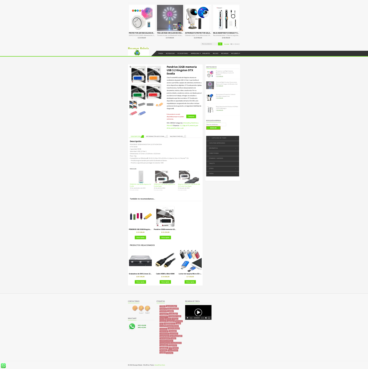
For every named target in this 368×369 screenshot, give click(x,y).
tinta (170, 350)
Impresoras (195, 53)
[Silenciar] (206, 318)
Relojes (215, 53)
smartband (164, 343)
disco (161, 319)
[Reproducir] (188, 318)
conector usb (174, 316)
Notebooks (170, 53)
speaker (163, 348)
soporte (172, 345)
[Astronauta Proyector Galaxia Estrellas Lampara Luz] (198, 18)
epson (163, 321)
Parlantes (206, 53)
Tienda (160, 53)
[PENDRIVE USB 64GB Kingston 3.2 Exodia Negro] (165, 177)
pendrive (174, 128)
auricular (171, 306)
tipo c (179, 128)
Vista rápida (140, 237)
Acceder (226, 44)
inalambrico (169, 324)
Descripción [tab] (136, 136)
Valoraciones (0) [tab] (176, 136)
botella (163, 311)
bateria (163, 309)
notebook (164, 334)
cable (170, 311)
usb (182, 128)
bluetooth (173, 309)
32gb (184, 125)
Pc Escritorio (182, 53)
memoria (192, 125)
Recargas (224, 53)
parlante (173, 334)
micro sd (163, 331)
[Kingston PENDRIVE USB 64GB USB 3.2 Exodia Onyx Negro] (189, 177)
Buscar (213, 128)
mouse (173, 331)
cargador (164, 314)
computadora (163, 316)
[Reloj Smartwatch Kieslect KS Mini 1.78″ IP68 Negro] (226, 18)
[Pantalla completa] (209, 318)
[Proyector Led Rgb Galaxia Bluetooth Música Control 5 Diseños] (142, 18)
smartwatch (176, 343)
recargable (164, 338)
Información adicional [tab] (155, 136)
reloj (173, 338)
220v (162, 306)
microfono (174, 328)
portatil (178, 336)
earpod (174, 319)
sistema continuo (166, 341)
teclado (163, 350)
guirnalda (179, 321)
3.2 (181, 125)
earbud (167, 319)
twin (175, 350)
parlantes (164, 336)
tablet (175, 348)
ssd (170, 348)
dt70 (187, 125)
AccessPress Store (160, 365)
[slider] (197, 317)
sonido (163, 345)
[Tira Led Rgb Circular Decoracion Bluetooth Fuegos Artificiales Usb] (170, 18)
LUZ (162, 326)
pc (172, 336)
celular (173, 314)
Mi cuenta (235, 53)
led (178, 323)
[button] (130, 67)
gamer (171, 321)
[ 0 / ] (235, 44)
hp (161, 324)
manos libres (172, 326)
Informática (187, 123)
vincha (169, 353)
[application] (198, 312)
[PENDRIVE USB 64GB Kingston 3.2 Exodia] (141, 177)
